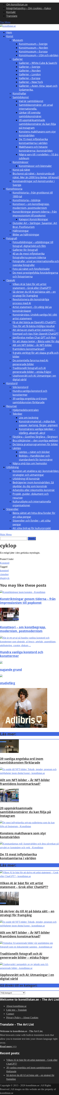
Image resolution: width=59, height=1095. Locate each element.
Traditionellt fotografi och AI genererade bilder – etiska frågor (24, 955)
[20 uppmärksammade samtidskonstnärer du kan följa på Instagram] (9, 801)
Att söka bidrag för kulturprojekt (32, 528)
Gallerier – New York (31, 82)
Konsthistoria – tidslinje (26, 200)
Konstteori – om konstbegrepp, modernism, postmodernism (23, 629)
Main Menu (6, 534)
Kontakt (11, 12)
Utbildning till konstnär (26, 478)
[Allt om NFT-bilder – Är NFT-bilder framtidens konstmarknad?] (29, 773)
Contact (10, 1013)
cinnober (4, 574)
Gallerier (18, 59)
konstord (4, 570)
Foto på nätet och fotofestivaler (31, 269)
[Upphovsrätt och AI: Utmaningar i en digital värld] (29, 968)
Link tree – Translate (16, 1010)
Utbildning (12, 467)
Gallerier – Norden (30, 70)
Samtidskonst (21, 97)
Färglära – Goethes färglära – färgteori (35, 436)
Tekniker (17, 414)
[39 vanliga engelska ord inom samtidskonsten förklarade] (9, 752)
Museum (18, 40)
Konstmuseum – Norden (33, 47)
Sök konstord (20, 387)
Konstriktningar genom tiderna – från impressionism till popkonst (28, 601)
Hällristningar (21, 230)
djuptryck (4, 578)
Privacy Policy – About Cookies (22, 1017)
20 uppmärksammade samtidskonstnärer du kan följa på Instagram (37, 124)
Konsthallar (19, 93)
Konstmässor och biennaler (35, 166)
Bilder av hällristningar (26, 234)
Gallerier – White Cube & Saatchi (38, 63)
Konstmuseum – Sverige (33, 44)
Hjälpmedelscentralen (26, 410)
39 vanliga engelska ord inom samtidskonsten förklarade (21, 760)
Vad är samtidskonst (31, 101)
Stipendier (12, 509)
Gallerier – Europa (29, 78)
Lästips (17, 448)
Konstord (11, 383)
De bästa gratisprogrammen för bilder (35, 444)
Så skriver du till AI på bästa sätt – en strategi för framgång (27, 913)
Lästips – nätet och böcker (34, 452)
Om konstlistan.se (17, 4)
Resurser (11, 406)
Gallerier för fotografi (25, 250)
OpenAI (10, 280)
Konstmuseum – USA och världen (38, 55)
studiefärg (7, 683)
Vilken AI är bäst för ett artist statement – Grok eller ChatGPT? (24, 885)
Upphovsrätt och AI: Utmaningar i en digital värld (27, 977)
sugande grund (11, 670)
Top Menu (5, 22)
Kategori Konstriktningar (33, 219)
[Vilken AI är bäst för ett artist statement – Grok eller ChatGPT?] (29, 876)
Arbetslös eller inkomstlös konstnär (34, 490)
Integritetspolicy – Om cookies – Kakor (28, 8)
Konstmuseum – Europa (33, 51)
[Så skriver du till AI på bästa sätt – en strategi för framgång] (9, 904)
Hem (9, 32)
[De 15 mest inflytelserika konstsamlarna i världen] (29, 847)
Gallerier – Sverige (29, 66)
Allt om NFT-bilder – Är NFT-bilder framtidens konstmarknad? (25, 782)
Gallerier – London (30, 74)
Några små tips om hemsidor (30, 463)
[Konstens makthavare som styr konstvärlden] (29, 826)
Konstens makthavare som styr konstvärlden (23, 835)
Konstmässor (20, 162)
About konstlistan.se (16, 1006)
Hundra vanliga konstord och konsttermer (21, 654)
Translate (11, 16)
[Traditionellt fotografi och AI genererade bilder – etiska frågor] (29, 946)
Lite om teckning (28, 417)
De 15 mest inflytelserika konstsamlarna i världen (18, 856)
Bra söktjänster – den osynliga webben (35, 440)
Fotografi (11, 238)
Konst (9, 36)
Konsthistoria (14, 189)
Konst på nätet (21, 169)
